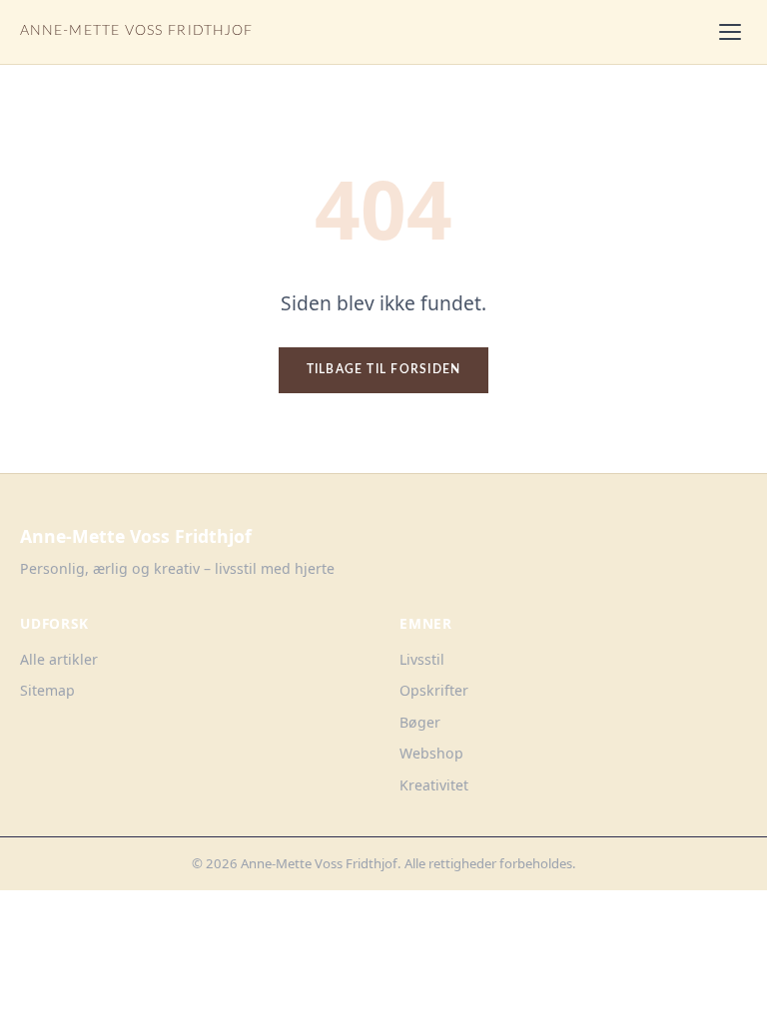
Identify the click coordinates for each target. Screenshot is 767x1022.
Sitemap (47, 690)
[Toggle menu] (730, 32)
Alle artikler (59, 659)
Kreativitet (433, 784)
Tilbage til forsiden (384, 369)
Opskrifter (433, 690)
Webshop (431, 753)
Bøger (419, 722)
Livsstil (421, 659)
